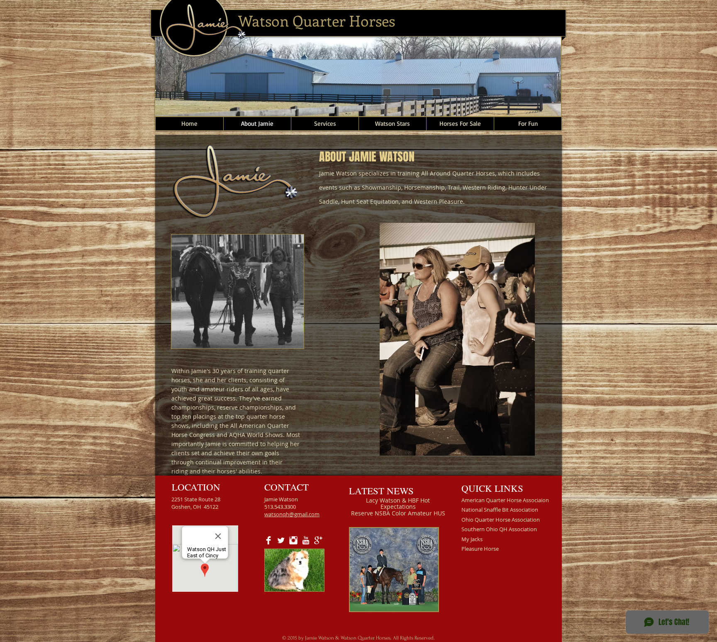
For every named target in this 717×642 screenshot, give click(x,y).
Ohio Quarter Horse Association (500, 519)
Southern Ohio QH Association (499, 529)
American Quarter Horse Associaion (505, 500)
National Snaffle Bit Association (499, 509)
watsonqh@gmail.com (291, 514)
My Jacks (472, 539)
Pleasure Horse (480, 548)
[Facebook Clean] (268, 540)
